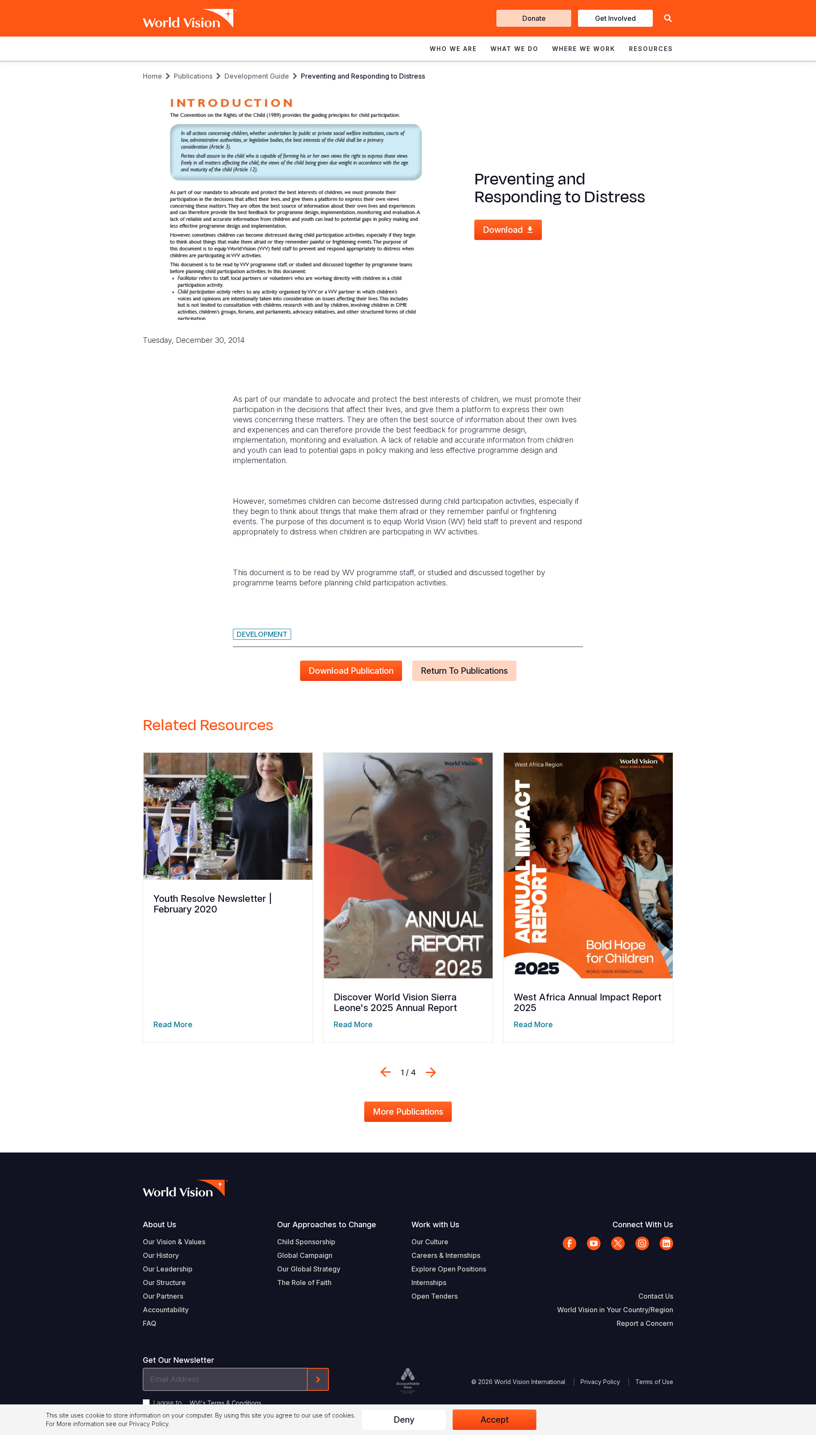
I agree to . (208, 1402)
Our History (161, 1255)
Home (152, 76)
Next (431, 1072)
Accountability (166, 1309)
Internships (428, 1282)
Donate (534, 18)
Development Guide (256, 76)
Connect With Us (642, 1224)
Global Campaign (304, 1255)
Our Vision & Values (174, 1241)
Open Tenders (434, 1296)
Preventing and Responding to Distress (363, 76)
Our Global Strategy (308, 1269)
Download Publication (351, 671)
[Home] (177, 18)
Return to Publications (464, 671)
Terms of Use (654, 1381)
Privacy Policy (600, 1381)
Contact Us (655, 1296)
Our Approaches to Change (326, 1224)
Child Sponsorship (306, 1241)
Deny (404, 1420)
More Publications (408, 1112)
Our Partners (163, 1296)
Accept (495, 1420)
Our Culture (429, 1241)
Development (262, 634)
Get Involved (615, 18)
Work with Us (435, 1224)
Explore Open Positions (448, 1269)
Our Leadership (168, 1269)
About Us (159, 1224)
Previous (385, 1072)
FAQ (149, 1323)
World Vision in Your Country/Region (615, 1309)
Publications (193, 76)
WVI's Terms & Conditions (225, 1403)
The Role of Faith (304, 1282)
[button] (668, 18)
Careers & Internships (445, 1255)
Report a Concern (645, 1323)
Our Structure (164, 1282)
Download (503, 230)
